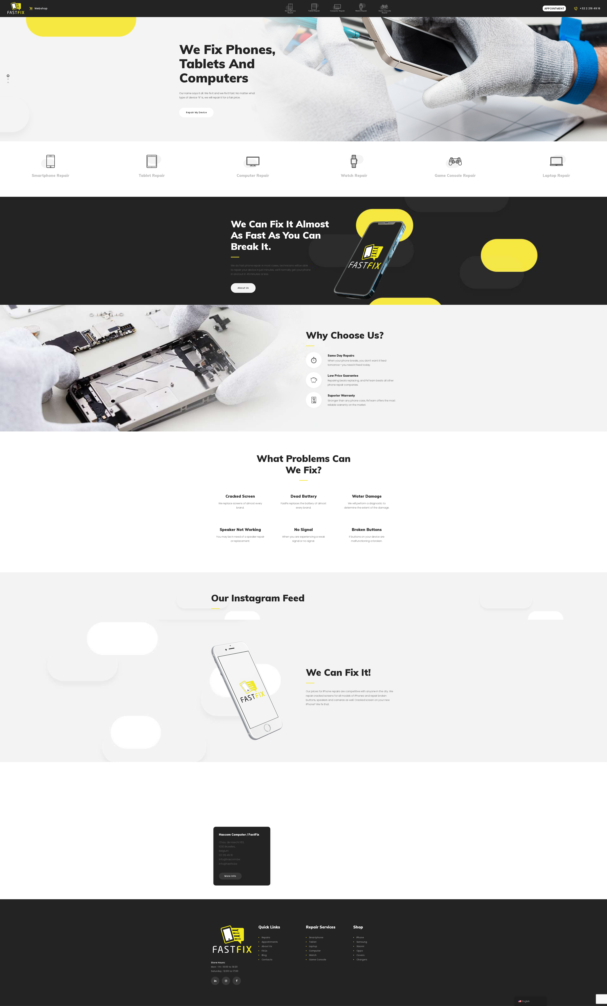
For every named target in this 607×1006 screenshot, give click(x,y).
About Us (267, 946)
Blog (264, 955)
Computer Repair (337, 11)
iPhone (360, 937)
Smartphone (316, 937)
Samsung (361, 941)
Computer (315, 950)
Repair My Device (196, 112)
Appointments (270, 941)
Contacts (267, 959)
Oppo (359, 950)
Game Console (317, 959)
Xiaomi (360, 946)
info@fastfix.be (228, 864)
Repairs (266, 937)
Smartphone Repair (290, 12)
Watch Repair (361, 11)
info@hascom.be (229, 859)
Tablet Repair (314, 11)
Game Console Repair (384, 12)
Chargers (361, 959)
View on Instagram (305, 614)
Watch (313, 955)
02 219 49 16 (226, 855)
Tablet (312, 941)
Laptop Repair (556, 175)
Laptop (313, 946)
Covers (360, 955)
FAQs (264, 950)
